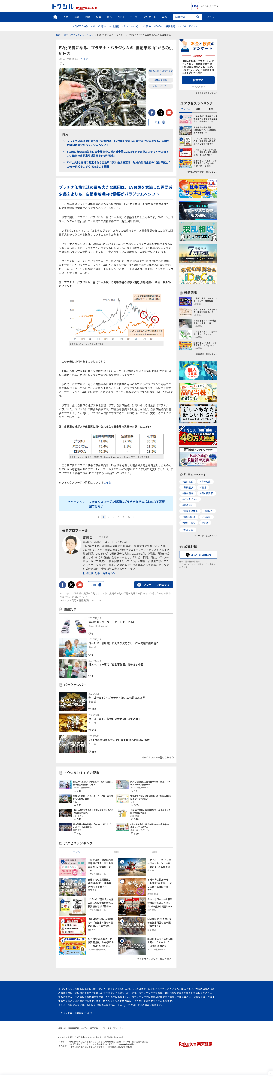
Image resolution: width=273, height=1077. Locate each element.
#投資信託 (169, 26)
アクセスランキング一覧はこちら (154, 959)
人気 (66, 17)
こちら (107, 482)
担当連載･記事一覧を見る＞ (99, 573)
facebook (151, 112)
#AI (93, 26)
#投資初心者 (188, 516)
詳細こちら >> (80, 596)
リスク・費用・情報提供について (75, 1013)
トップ (55, 17)
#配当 (203, 487)
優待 (109, 17)
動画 (87, 17)
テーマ (134, 17)
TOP (58, 35)
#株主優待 (187, 493)
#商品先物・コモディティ (161, 72)
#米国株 (147, 26)
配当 (98, 17)
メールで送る (169, 112)
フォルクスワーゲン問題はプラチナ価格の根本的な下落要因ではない (127, 504)
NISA (121, 17)
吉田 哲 (84, 58)
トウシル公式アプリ (210, 6)
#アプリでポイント (188, 26)
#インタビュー (190, 499)
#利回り (209, 510)
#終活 (205, 522)
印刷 (157, 122)
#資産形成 (205, 481)
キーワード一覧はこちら (205, 536)
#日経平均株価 (80, 26)
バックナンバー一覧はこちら (157, 757)
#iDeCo (158, 26)
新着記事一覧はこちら (206, 354)
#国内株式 (187, 481)
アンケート (149, 17)
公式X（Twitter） (201, 555)
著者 (164, 17)
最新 (76, 17)
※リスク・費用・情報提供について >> (80, 600)
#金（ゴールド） (131, 26)
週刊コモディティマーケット (79, 35)
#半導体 (102, 26)
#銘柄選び (187, 487)
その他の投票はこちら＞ (206, 92)
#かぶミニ (187, 529)
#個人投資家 (206, 493)
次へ (134, 517)
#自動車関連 (161, 80)
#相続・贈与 (188, 522)
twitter (160, 112)
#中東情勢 (114, 26)
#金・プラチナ (160, 86)
